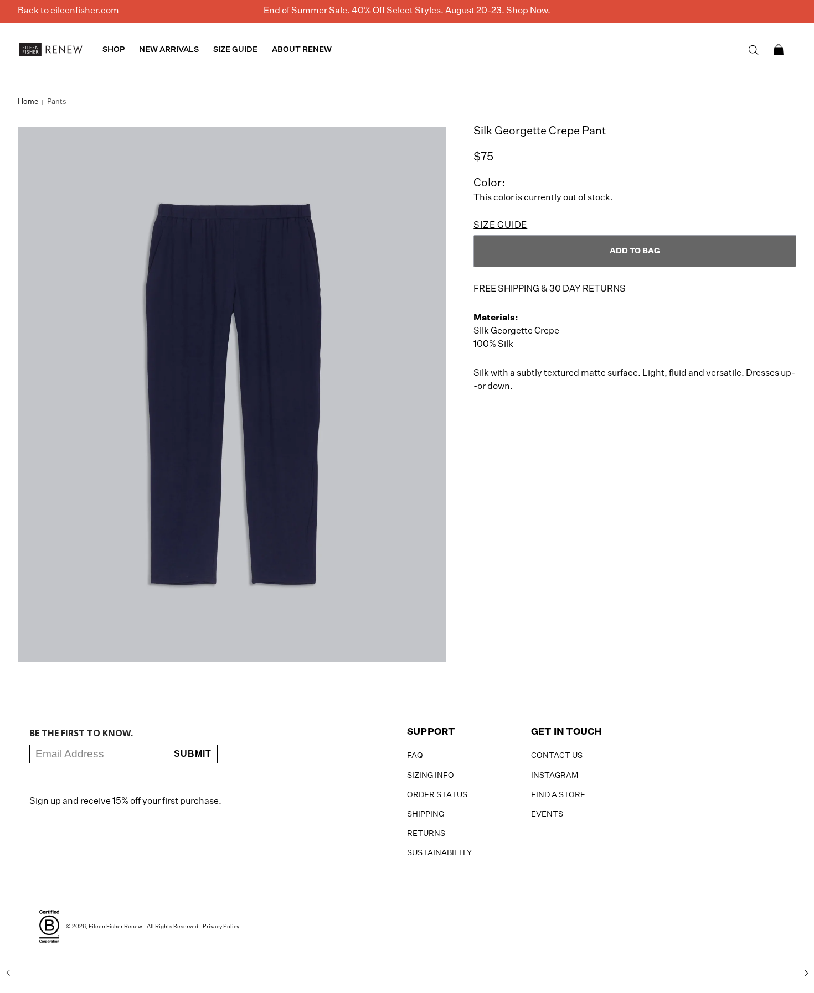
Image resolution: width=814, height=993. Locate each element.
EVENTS (547, 814)
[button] (778, 50)
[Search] (753, 50)
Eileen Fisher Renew (115, 926)
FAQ (415, 756)
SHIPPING (425, 814)
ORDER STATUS (437, 795)
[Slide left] (8, 972)
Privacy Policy (221, 926)
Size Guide (500, 225)
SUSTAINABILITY (439, 853)
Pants (56, 102)
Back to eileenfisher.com (68, 11)
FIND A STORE (558, 795)
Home (28, 102)
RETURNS (426, 834)
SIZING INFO (430, 775)
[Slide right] (806, 972)
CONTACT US (557, 756)
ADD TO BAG (635, 251)
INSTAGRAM (554, 775)
